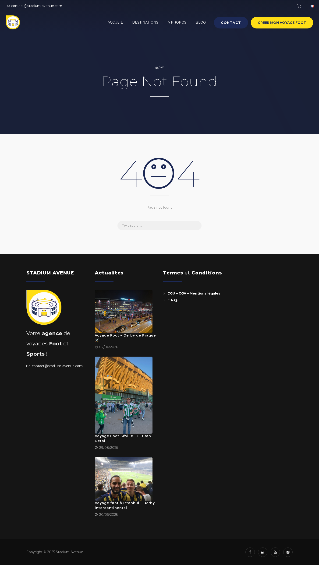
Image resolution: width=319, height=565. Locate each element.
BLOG (201, 22)
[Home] (13, 22)
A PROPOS (177, 22)
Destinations (145, 22)
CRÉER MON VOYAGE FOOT (282, 23)
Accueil (115, 22)
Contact (231, 23)
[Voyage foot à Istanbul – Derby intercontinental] (124, 479)
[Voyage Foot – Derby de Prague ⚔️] (124, 311)
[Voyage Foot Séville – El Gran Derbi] (124, 395)
